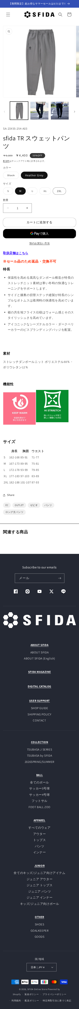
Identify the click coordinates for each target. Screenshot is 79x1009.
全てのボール (39, 782)
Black (12, 176)
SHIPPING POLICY (39, 714)
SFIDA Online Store (37, 989)
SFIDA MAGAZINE (39, 672)
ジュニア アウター (39, 879)
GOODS (40, 937)
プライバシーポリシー (54, 994)
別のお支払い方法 (39, 243)
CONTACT (39, 720)
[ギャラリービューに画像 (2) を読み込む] (39, 111)
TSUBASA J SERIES (39, 749)
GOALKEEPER (40, 930)
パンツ (39, 846)
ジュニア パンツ (39, 891)
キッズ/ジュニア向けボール (39, 904)
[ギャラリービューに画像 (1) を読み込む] (19, 111)
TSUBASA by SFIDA (39, 755)
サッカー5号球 (39, 788)
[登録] (59, 578)
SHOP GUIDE (39, 708)
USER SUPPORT (39, 700)
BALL (39, 775)
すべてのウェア (39, 827)
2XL (59, 191)
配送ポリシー (32, 1000)
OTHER (39, 917)
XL (47, 192)
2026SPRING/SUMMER (39, 762)
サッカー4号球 (39, 795)
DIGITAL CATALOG (39, 686)
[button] (8, 14)
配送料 (6, 161)
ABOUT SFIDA (40, 645)
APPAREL (39, 820)
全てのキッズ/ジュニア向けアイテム (39, 873)
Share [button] (11, 495)
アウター (39, 834)
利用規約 (16, 1000)
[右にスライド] (74, 111)
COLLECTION (39, 742)
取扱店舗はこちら (15, 253)
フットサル (39, 801)
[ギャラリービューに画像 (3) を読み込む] (60, 111)
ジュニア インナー (39, 897)
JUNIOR (39, 865)
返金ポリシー (32, 994)
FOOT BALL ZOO (39, 807)
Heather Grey (34, 175)
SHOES (39, 924)
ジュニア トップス (39, 885)
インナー (39, 852)
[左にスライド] (4, 111)
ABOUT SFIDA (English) (39, 658)
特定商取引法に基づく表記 (57, 1000)
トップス (39, 840)
